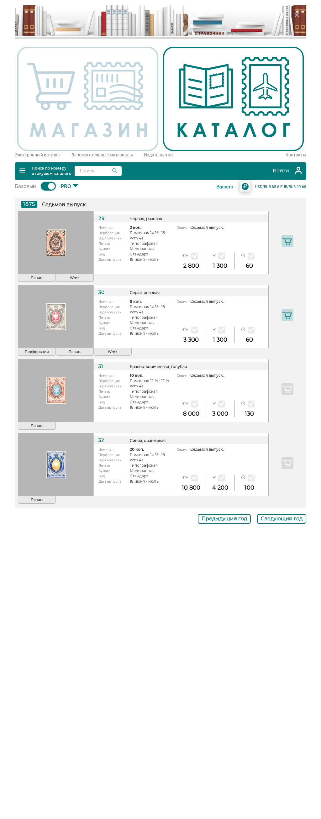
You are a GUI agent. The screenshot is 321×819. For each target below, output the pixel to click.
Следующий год (282, 519)
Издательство (158, 154)
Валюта (224, 187)
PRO (66, 186)
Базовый (25, 186)
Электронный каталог (38, 154)
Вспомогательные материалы (102, 154)
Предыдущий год (224, 519)
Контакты (296, 154)
